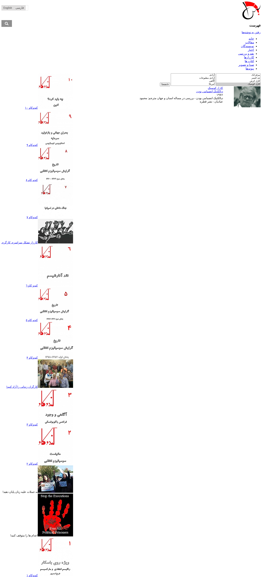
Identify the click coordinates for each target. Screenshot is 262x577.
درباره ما (113, 75)
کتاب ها (249, 61)
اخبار (251, 50)
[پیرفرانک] (238, 75)
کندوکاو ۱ (32, 575)
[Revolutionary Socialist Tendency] (251, 18)
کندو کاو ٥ (32, 320)
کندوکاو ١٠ (31, 107)
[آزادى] (193, 75)
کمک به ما (87, 75)
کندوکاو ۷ (32, 217)
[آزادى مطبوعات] (193, 78)
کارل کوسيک (215, 88)
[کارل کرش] (238, 81)
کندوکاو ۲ (32, 463)
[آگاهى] (193, 81)
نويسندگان (247, 46)
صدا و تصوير (246, 65)
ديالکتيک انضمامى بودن (209, 91)
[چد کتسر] (238, 78)
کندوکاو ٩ (32, 144)
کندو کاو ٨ (32, 180)
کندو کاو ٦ (32, 285)
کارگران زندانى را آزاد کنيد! (22, 386)
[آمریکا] (193, 84)
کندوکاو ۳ (32, 424)
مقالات (249, 42)
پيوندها (250, 68)
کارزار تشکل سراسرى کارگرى (19, 242)
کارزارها (249, 57)
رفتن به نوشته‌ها (251, 32)
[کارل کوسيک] (238, 84)
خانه (251, 38)
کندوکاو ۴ (32, 357)
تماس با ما (100, 75)
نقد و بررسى (246, 53)
